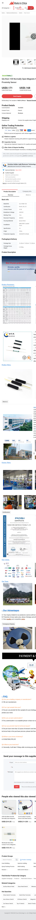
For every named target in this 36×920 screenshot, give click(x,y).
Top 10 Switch (20, 903)
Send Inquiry (17, 96)
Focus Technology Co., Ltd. (22, 913)
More (3, 907)
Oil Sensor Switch (22, 899)
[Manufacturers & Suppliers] (18, 3)
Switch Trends (32, 903)
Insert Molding (6, 863)
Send (16, 787)
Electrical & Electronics (12, 13)
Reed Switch (27, 13)
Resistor (4, 869)
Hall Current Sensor (23, 869)
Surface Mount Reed (8, 886)
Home (3, 13)
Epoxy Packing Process (8, 866)
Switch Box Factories (25, 895)
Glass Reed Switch (23, 886)
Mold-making (21, 866)
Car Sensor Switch (8, 903)
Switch (20, 13)
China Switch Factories (9, 895)
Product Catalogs (26, 859)
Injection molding (22, 863)
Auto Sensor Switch (8, 899)
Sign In (4, 183)
